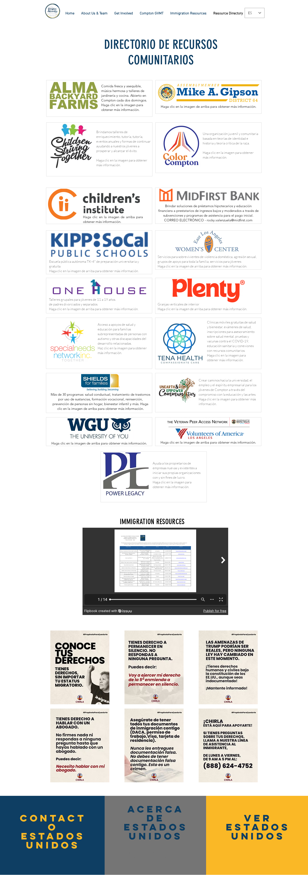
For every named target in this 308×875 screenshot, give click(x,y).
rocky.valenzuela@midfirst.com (230, 220)
